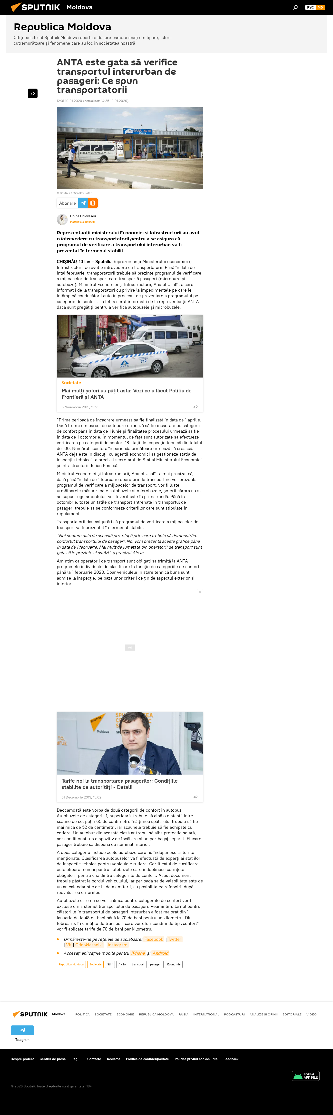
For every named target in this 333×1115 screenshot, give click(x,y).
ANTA (122, 964)
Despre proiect (22, 1059)
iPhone (138, 953)
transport (138, 964)
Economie (173, 964)
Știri (110, 964)
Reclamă (113, 1059)
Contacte (94, 1059)
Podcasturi (234, 1014)
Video (311, 1014)
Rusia (183, 1014)
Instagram (117, 945)
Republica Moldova (71, 964)
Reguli (76, 1059)
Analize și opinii (264, 1014)
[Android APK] (305, 1076)
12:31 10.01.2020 (69, 101)
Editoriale (292, 1014)
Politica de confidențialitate (147, 1059)
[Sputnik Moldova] (37, 13)
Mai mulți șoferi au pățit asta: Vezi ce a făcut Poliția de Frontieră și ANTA (127, 393)
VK (69, 945)
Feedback (231, 1059)
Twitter (174, 939)
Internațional (206, 1014)
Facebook (154, 939)
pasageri (155, 964)
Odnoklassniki (89, 945)
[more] (195, 406)
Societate (71, 383)
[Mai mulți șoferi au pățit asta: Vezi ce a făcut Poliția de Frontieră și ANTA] (130, 346)
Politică (82, 1014)
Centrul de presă (53, 1059)
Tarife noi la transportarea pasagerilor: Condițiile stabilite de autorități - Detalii (120, 783)
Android (160, 953)
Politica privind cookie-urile (196, 1059)
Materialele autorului (82, 222)
